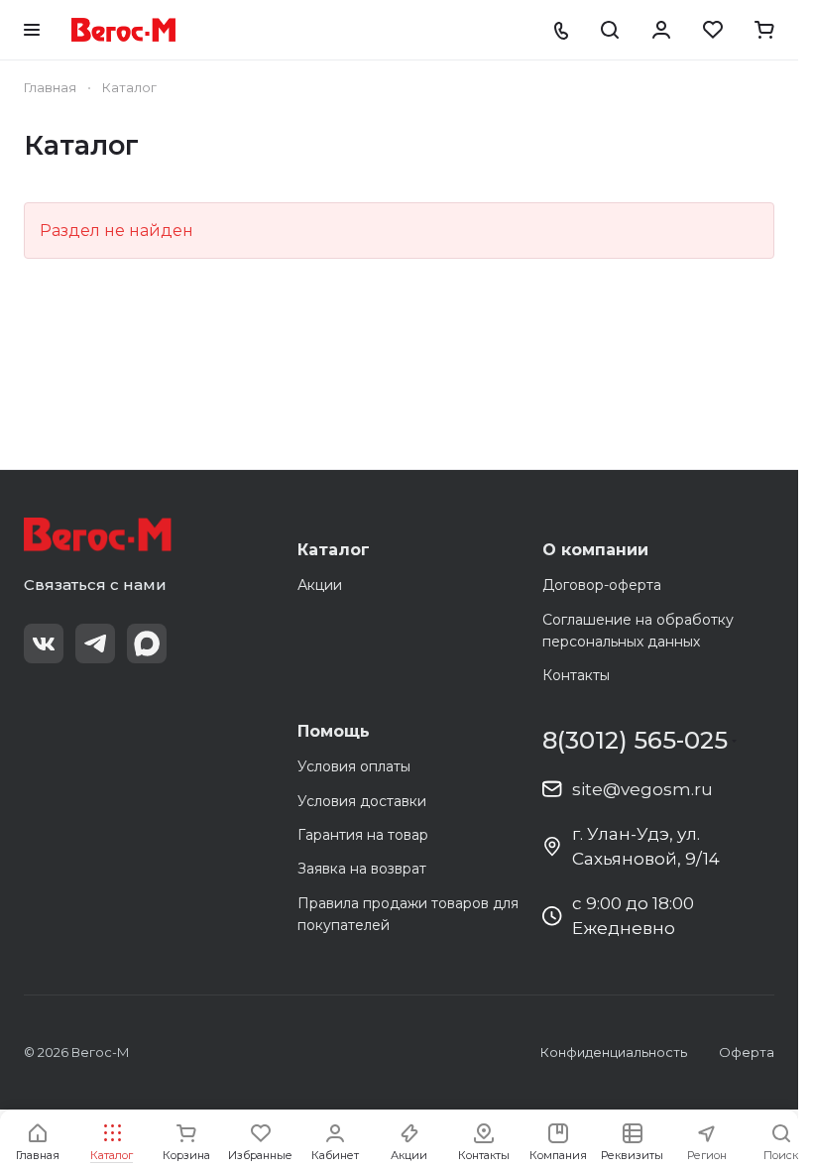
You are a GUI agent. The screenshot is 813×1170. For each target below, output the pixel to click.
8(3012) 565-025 (635, 741)
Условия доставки (361, 801)
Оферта (746, 1052)
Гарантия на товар (362, 835)
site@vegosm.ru (642, 789)
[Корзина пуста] (764, 30)
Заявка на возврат (361, 869)
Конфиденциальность (613, 1052)
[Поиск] (610, 30)
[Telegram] (95, 643)
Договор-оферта (601, 585)
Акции (319, 585)
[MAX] (147, 643)
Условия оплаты (353, 766)
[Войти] (661, 30)
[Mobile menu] (31, 30)
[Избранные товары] (713, 30)
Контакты (576, 675)
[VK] (43, 643)
